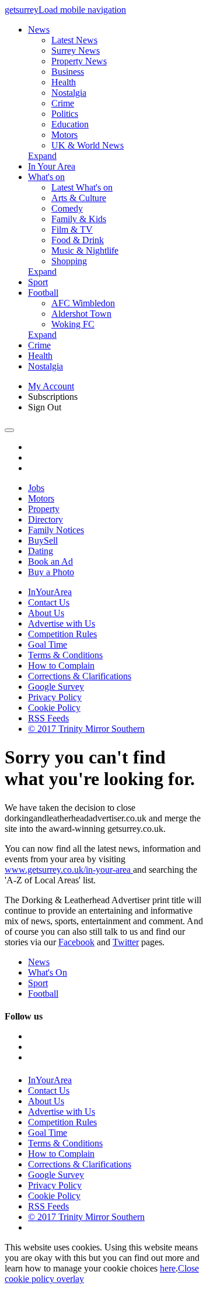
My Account (51, 386)
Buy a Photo (51, 572)
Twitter (126, 942)
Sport (38, 282)
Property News (79, 61)
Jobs (36, 488)
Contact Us (48, 602)
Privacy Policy (55, 697)
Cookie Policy (54, 708)
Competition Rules (62, 634)
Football (43, 293)
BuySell (43, 540)
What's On (47, 972)
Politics (64, 114)
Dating (40, 551)
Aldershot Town (81, 314)
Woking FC (72, 324)
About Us (46, 613)
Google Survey (56, 687)
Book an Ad (50, 561)
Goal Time (47, 644)
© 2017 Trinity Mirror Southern (86, 729)
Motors (64, 135)
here (168, 1268)
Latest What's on (82, 187)
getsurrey (21, 10)
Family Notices (56, 530)
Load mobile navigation (82, 10)
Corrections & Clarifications (79, 676)
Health (63, 82)
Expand (42, 156)
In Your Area (51, 166)
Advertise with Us (61, 623)
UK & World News (87, 145)
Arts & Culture (78, 198)
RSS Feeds (48, 718)
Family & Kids (78, 219)
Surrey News (75, 51)
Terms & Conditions (65, 655)
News (39, 29)
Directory (45, 519)
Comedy (67, 208)
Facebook (76, 942)
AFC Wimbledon (83, 303)
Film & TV (72, 229)
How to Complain (61, 666)
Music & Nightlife (84, 250)
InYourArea (50, 592)
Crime (62, 103)
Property (44, 509)
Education (70, 124)
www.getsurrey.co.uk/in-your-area (69, 870)
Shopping (69, 261)
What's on (46, 177)
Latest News (74, 40)
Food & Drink (77, 240)
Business (67, 72)
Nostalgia (68, 93)
